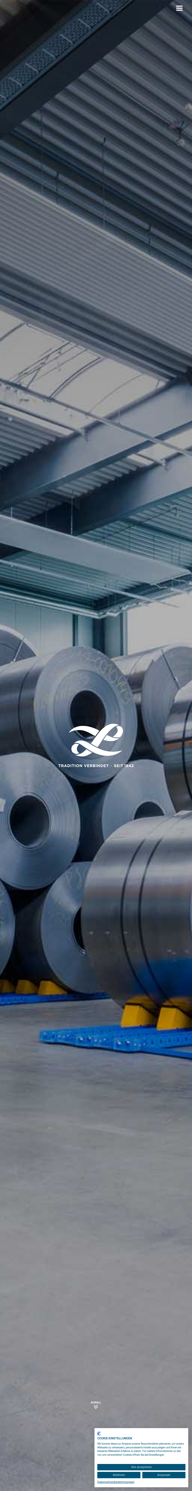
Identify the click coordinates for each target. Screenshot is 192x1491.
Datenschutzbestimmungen (115, 1482)
